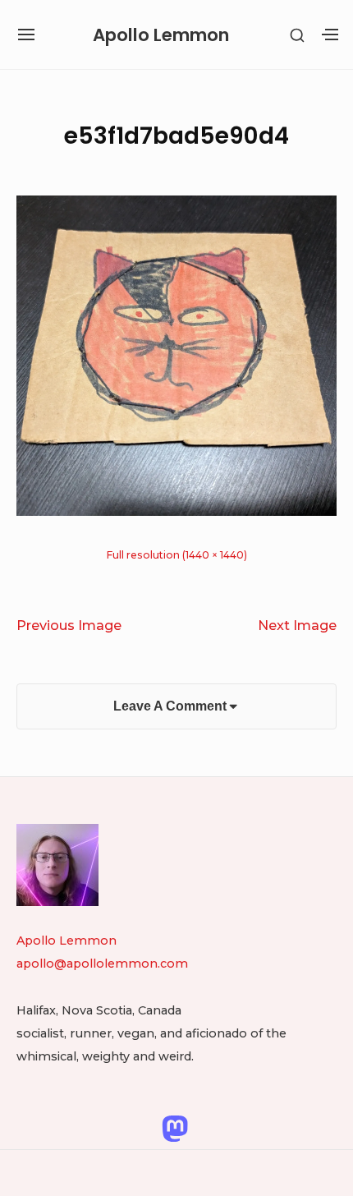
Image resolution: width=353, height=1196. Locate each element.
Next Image (297, 625)
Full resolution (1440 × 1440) (177, 555)
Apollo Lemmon (161, 35)
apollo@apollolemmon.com (102, 963)
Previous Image (68, 625)
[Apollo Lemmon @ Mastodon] (175, 1128)
